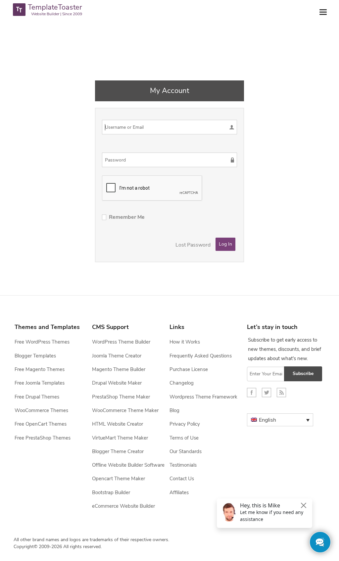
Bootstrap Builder (111, 492)
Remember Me (127, 217)
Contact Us (182, 478)
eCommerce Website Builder (123, 506)
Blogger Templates (35, 355)
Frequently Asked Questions (201, 355)
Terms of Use (184, 438)
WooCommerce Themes (41, 410)
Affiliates (179, 492)
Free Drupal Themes (37, 397)
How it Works (185, 342)
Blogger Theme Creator (118, 451)
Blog (174, 410)
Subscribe (303, 373)
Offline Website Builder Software (128, 465)
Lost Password (193, 245)
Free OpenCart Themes (41, 424)
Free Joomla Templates (40, 383)
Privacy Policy (185, 424)
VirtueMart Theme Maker (120, 438)
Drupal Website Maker (117, 383)
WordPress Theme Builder (121, 342)
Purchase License (189, 369)
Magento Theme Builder (118, 369)
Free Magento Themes (40, 369)
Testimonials (183, 465)
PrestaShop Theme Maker (121, 397)
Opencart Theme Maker (118, 478)
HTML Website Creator (117, 424)
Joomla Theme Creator (116, 355)
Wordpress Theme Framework (203, 397)
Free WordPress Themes (42, 342)
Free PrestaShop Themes (43, 438)
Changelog (182, 383)
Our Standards (186, 451)
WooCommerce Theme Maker (125, 410)
